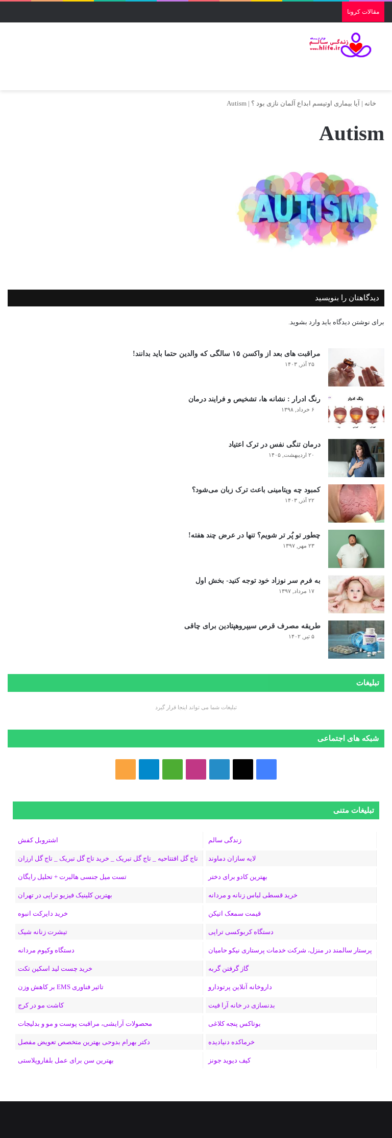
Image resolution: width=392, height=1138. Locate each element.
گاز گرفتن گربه (228, 968)
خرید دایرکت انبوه (43, 913)
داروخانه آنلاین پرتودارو (240, 987)
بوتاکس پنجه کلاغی (234, 1023)
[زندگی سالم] (335, 45)
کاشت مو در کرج (41, 1005)
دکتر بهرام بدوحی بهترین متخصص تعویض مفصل (84, 1042)
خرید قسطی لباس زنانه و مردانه (253, 895)
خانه (371, 103)
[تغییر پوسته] (31, 77)
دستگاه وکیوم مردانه (46, 950)
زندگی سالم (224, 840)
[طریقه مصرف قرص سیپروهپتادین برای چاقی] (356, 639)
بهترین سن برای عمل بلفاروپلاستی (66, 1060)
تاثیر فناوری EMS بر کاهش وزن (61, 987)
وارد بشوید (305, 322)
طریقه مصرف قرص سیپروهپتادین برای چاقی (252, 626)
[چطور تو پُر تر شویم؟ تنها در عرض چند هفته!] (356, 549)
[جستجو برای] (13, 77)
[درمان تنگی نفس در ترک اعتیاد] (356, 458)
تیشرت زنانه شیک (42, 932)
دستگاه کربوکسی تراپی (241, 932)
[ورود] (48, 77)
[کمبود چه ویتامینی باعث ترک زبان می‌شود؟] (356, 503)
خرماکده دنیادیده (231, 1042)
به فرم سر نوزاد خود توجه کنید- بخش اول (258, 580)
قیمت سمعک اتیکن (234, 913)
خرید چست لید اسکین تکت (55, 968)
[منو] (371, 77)
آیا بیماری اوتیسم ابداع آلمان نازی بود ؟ (305, 103)
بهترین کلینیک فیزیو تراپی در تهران (65, 895)
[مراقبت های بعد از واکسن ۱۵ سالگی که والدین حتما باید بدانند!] (356, 367)
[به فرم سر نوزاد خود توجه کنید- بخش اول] (356, 594)
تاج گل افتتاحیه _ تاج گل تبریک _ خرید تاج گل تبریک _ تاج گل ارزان (108, 858)
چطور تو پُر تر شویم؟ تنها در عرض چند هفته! (254, 535)
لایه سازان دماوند (232, 858)
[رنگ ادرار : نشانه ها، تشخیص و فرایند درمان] (356, 413)
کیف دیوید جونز (229, 1060)
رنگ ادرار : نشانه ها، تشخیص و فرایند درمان (254, 399)
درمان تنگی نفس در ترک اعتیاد (275, 444)
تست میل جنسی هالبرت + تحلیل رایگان (72, 877)
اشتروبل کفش (38, 840)
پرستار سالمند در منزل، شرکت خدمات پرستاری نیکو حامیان (290, 950)
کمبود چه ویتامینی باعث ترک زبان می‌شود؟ (256, 490)
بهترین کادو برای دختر (237, 877)
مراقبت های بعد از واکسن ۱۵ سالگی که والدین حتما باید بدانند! (227, 353)
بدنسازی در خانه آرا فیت (241, 1005)
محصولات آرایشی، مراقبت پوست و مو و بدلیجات (85, 1023)
